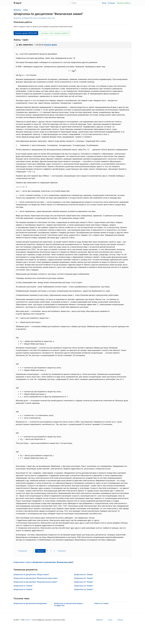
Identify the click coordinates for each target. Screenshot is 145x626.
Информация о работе (44, 562)
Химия (25, 10)
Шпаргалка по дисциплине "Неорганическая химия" (35, 582)
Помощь (111, 3)
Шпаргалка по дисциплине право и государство (68, 604)
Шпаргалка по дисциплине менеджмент (30, 603)
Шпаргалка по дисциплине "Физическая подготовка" (36, 578)
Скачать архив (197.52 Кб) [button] (26, 33)
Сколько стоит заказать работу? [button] (55, 33)
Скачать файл (50, 45)
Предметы (17, 10)
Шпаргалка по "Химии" (23, 586)
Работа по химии (101, 603)
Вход (104, 3)
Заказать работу (124, 3)
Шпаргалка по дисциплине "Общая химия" (31, 574)
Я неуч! (27, 620)
